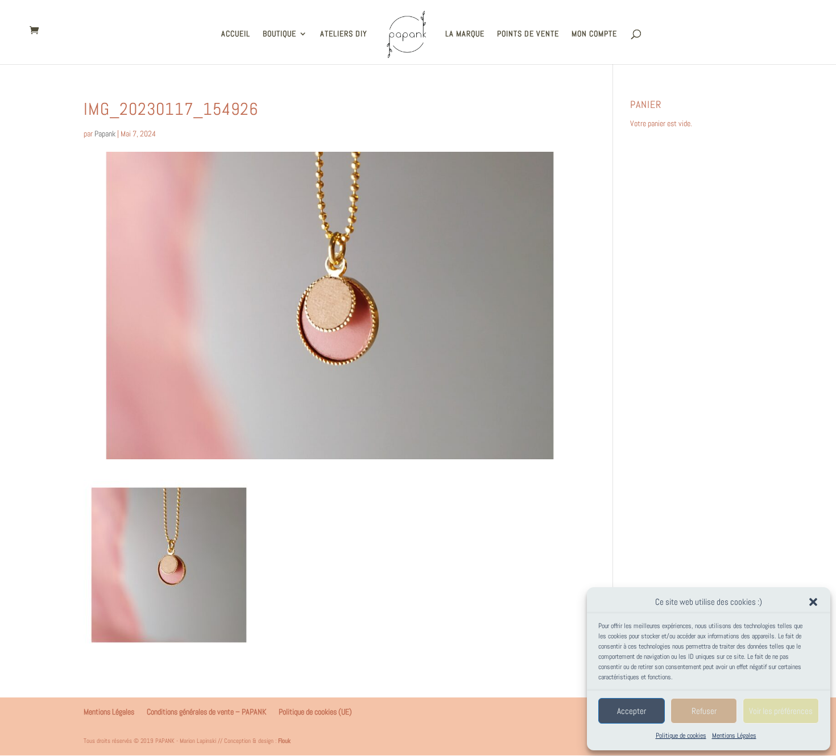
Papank (104, 133)
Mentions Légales (734, 735)
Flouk (284, 741)
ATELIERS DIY (343, 34)
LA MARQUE (465, 34)
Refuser (704, 710)
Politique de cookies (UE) (315, 712)
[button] (813, 602)
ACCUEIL (235, 34)
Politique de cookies (681, 735)
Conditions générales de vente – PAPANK (206, 712)
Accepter (631, 710)
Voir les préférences (781, 710)
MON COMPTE (594, 34)
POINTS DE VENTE (528, 34)
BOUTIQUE (279, 34)
